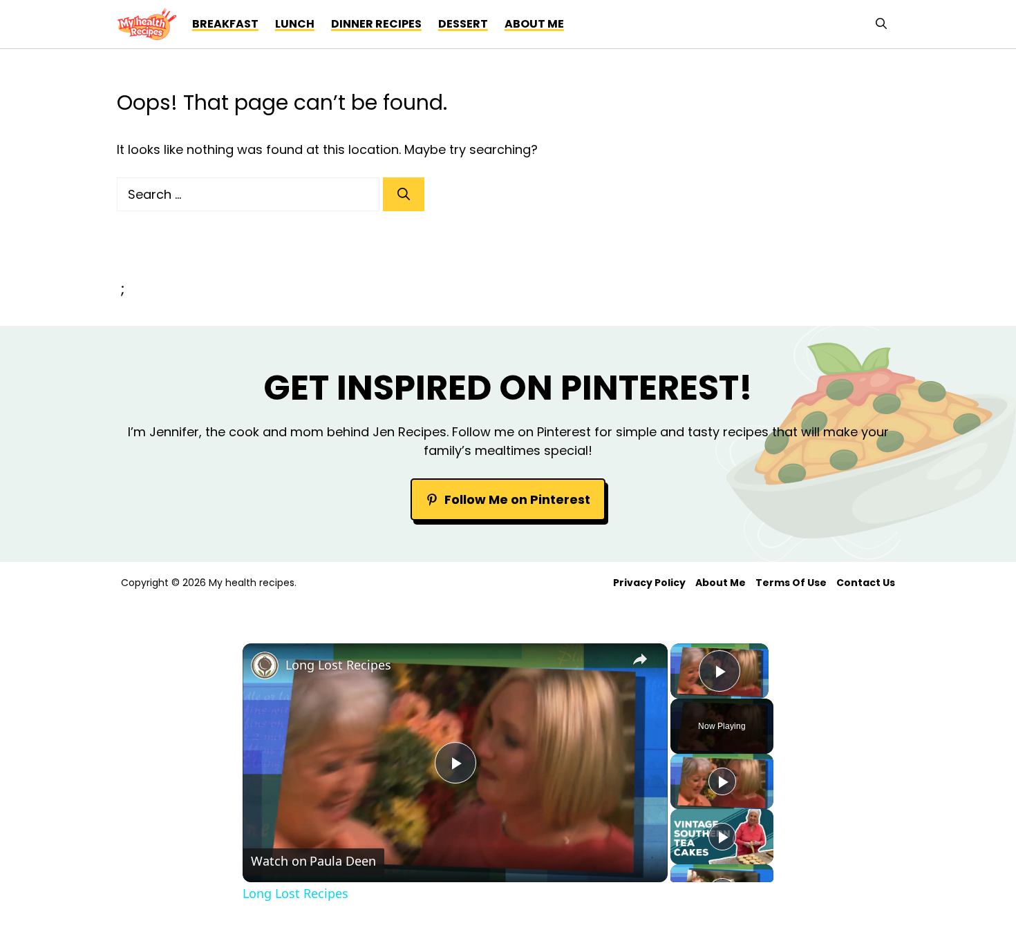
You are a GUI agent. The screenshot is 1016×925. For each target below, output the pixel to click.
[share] (640, 659)
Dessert (463, 24)
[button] (881, 24)
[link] (265, 665)
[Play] (722, 781)
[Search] (403, 194)
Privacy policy (649, 583)
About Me (720, 583)
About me (534, 24)
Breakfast (225, 24)
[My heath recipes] (147, 24)
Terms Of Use (791, 583)
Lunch (294, 24)
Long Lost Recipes (338, 664)
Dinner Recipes (376, 24)
